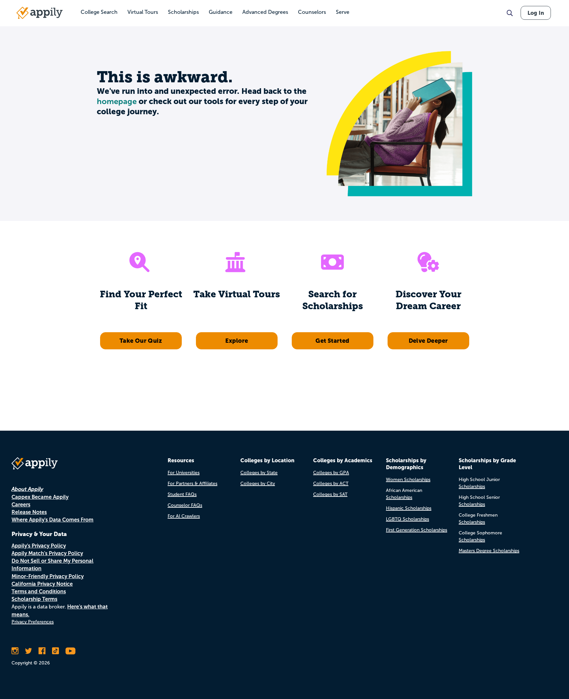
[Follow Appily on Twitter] (28, 651)
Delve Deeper (428, 340)
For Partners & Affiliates (192, 483)
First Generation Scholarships (416, 529)
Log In (536, 13)
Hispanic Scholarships (408, 508)
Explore (236, 340)
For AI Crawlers (184, 516)
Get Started (332, 340)
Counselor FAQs (185, 505)
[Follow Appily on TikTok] (55, 651)
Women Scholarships (408, 479)
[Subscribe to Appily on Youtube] (70, 651)
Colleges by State (259, 472)
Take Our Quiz (141, 340)
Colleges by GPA (331, 472)
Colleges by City (257, 483)
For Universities (184, 472)
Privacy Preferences (33, 621)
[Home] (39, 13)
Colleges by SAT (330, 494)
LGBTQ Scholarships (407, 519)
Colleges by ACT (330, 483)
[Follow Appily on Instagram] (15, 651)
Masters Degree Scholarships (489, 550)
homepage (117, 101)
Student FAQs (182, 494)
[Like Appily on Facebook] (42, 651)
